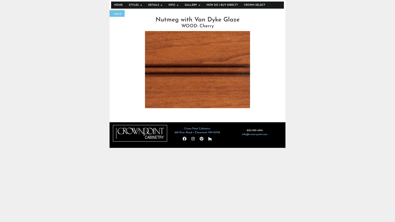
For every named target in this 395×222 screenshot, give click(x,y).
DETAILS (153, 5)
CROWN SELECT (254, 5)
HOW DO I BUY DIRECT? (222, 5)
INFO (171, 5)
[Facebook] (184, 138)
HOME (118, 5)
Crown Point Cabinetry (197, 128)
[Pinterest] (201, 138)
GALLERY (191, 5)
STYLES (134, 5)
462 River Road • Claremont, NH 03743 (197, 132)
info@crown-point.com (254, 134)
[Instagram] (193, 138)
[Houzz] (210, 138)
